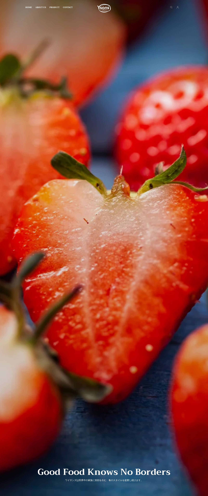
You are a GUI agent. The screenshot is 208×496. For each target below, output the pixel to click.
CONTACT (68, 7)
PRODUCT (54, 7)
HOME (28, 7)
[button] (171, 7)
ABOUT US (40, 7)
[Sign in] (177, 7)
